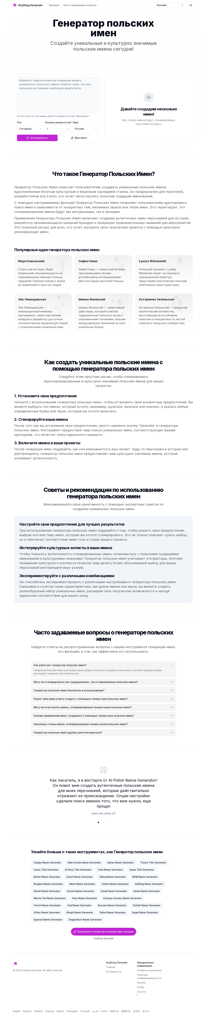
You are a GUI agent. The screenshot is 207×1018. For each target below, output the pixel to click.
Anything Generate (104, 938)
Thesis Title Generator (153, 862)
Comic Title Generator (46, 869)
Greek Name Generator (114, 891)
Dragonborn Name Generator (85, 919)
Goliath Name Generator (146, 905)
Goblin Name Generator (115, 884)
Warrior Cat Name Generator (50, 898)
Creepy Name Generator (47, 862)
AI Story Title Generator (78, 869)
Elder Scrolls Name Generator (84, 862)
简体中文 (114, 1011)
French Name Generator (47, 905)
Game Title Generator (141, 869)
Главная (110, 967)
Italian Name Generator (120, 862)
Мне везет (81, 137)
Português (72, 1011)
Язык (75, 122)
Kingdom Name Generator (48, 884)
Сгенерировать (39, 137)
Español (38, 1011)
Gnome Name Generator (80, 891)
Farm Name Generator (110, 869)
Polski (104, 1011)
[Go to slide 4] (106, 822)
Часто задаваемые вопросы (80, 5)
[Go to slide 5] (108, 822)
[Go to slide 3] (103, 822)
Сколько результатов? (58, 122)
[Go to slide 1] (98, 822)
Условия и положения (149, 970)
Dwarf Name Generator (80, 876)
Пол (19, 122)
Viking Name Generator (112, 876)
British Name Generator (47, 876)
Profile (140, 987)
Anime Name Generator (146, 891)
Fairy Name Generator (84, 898)
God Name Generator (79, 905)
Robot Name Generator (113, 912)
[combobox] (170, 5)
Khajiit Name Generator (80, 912)
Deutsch (27, 1011)
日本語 (136, 1011)
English (16, 1011)
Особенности (113, 971)
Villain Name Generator (47, 912)
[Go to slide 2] (101, 822)
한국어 (145, 1011)
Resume (141, 982)
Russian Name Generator (112, 905)
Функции (54, 5)
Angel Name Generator (145, 912)
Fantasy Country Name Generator (123, 898)
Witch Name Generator (82, 884)
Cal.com (141, 991)
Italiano (60, 1011)
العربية (95, 1011)
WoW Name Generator (144, 876)
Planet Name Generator (47, 891)
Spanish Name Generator (48, 919)
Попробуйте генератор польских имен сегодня (105, 931)
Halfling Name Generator (149, 884)
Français (49, 1011)
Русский (84, 1011)
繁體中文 (126, 1011)
